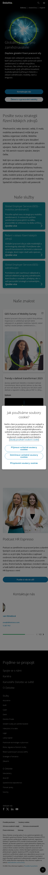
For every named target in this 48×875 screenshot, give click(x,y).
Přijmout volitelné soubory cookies (24, 448)
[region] (24, 437)
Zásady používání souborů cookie (24, 439)
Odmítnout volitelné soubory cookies (24, 456)
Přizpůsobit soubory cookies (24, 463)
